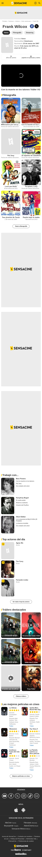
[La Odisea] (4, 711)
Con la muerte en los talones (31, 124)
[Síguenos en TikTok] (31, 795)
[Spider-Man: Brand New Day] (25, 711)
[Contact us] (37, 795)
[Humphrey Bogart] (7, 505)
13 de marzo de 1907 (31, 43)
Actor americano (26, 21)
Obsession (13, 729)
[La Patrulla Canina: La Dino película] (25, 753)
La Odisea (12, 708)
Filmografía (9, 95)
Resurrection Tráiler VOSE (31, 636)
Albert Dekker (21, 517)
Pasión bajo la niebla (31, 217)
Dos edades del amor (23, 486)
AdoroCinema (29, 826)
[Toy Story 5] (25, 732)
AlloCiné (8, 823)
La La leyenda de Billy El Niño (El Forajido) (26, 520)
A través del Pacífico (22, 505)
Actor (23, 39)
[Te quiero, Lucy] (31, 172)
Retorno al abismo (22, 503)
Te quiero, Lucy (31, 186)
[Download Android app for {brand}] (24, 810)
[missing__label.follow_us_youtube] (5, 795)
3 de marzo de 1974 (28, 46)
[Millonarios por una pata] (10, 110)
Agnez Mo (19, 543)
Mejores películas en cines (21, 776)
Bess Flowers (21, 479)
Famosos (11, 21)
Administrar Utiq (31, 839)
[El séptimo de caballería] (31, 141)
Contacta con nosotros (25, 836)
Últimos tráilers (21, 696)
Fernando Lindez (22, 580)
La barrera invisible (22, 523)
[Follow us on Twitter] (18, 795)
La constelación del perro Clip (11, 636)
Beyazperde (8, 826)
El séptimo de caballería (31, 155)
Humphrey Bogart (22, 498)
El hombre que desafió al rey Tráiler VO (11, 689)
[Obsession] (4, 732)
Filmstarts (27, 823)
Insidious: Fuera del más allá (14, 751)
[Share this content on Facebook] (32, 26)
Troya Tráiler (31, 689)
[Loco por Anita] (10, 172)
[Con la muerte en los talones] (31, 110)
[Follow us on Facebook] (11, 795)
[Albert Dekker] (7, 524)
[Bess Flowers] (7, 486)
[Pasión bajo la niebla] (31, 203)
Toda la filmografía (21, 226)
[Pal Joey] (10, 141)
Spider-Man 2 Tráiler (31, 662)
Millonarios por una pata (10, 124)
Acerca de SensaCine (9, 836)
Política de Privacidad (17, 839)
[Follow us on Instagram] (24, 795)
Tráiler (11, 726)
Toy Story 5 (34, 729)
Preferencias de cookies (26, 841)
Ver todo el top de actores (21, 602)
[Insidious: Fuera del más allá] (4, 753)
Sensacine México (19, 829)
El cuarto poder (21, 500)
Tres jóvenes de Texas (11, 217)
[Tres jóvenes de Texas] (10, 203)
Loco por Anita (11, 186)
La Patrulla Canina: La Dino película (34, 751)
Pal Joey (10, 155)
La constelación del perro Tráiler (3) (11, 662)
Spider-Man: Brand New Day (35, 708)
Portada (4, 21)
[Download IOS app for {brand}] (17, 810)
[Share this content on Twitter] (37, 26)
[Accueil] (19, 3)
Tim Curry (19, 561)
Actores (17, 21)
